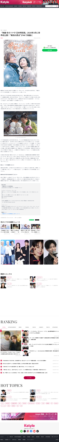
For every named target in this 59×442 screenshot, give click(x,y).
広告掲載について (7, 439)
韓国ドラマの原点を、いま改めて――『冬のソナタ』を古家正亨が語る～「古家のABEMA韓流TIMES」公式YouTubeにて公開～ (15, 231)
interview (39, 6)
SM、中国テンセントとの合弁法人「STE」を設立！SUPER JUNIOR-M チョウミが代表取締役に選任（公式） (25, 372)
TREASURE (24, 403)
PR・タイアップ (55, 436)
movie (24, 6)
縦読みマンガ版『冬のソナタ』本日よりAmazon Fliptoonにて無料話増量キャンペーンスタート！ (25, 231)
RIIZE (20, 403)
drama (20, 6)
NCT (17, 405)
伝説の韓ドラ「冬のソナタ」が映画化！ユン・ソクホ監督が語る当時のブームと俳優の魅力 (35, 231)
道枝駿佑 (47, 403)
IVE (51, 403)
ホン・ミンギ (3, 405)
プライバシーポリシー (30, 439)
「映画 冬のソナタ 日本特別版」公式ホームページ (11, 213)
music (15, 6)
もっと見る (29, 377)
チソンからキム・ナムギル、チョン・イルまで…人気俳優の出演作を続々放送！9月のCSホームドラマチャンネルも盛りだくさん (11, 353)
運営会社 (1, 439)
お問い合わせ (14, 439)
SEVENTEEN (7, 403)
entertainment (9, 6)
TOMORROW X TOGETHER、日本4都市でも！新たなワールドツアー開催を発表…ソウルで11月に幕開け (24, 360)
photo (33, 6)
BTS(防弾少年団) (14, 403)
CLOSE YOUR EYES (31, 403)
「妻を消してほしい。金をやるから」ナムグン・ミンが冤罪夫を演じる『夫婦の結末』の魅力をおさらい (24, 369)
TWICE (9, 405)
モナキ (2, 403)
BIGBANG (13, 405)
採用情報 (24, 439)
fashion (29, 6)
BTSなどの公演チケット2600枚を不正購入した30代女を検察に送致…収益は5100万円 (20, 363)
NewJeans (56, 403)
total (4, 327)
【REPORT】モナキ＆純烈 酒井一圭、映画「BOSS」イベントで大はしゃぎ (18, 366)
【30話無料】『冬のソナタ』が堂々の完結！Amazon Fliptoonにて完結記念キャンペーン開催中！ (5, 231)
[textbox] (51, 6)
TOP (1, 30)
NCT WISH (38, 403)
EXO (21, 405)
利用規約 (19, 439)
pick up (11, 436)
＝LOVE (43, 403)
